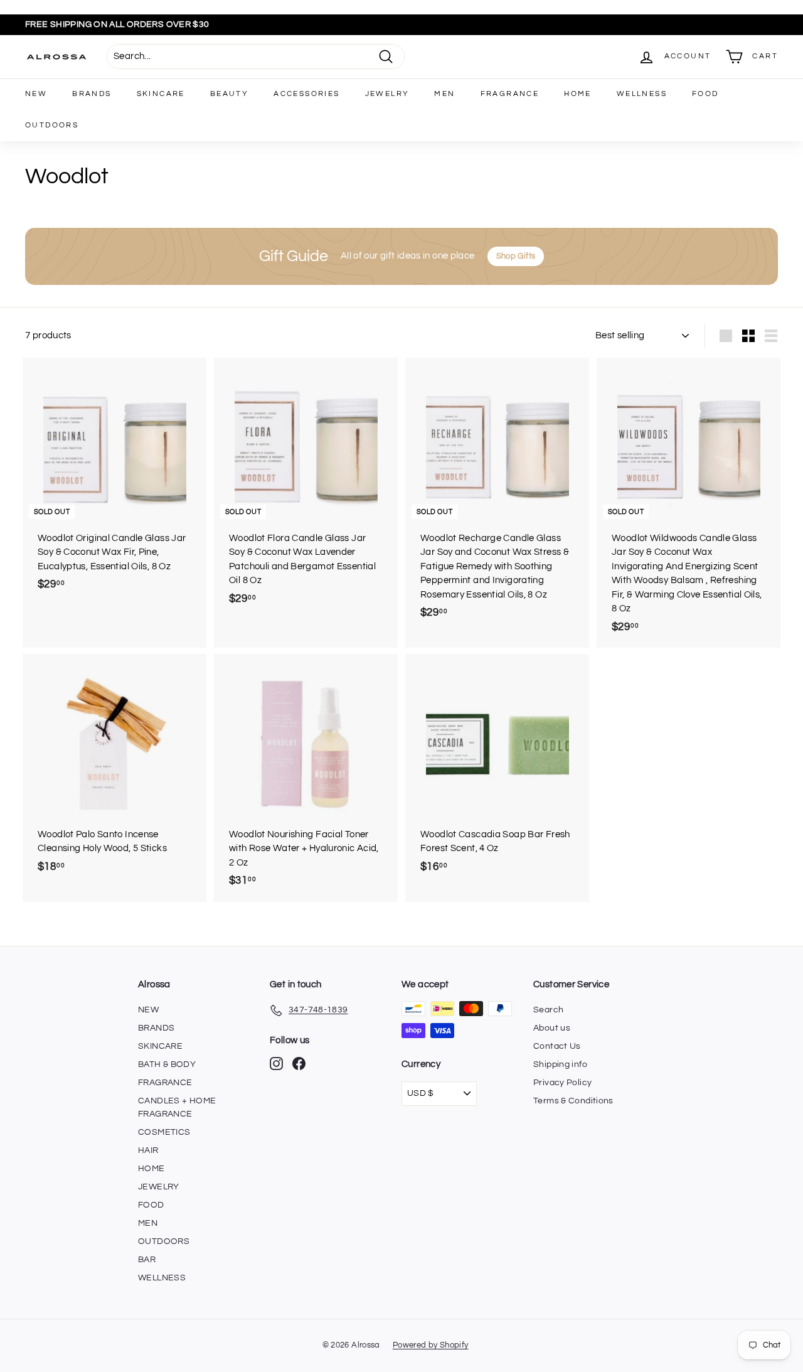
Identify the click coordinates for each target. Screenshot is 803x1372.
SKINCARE (161, 94)
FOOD (705, 94)
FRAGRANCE (510, 94)
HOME (578, 94)
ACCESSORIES (306, 94)
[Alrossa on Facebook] (299, 1063)
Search (548, 1009)
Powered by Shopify (431, 1345)
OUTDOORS (51, 125)
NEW (36, 94)
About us (551, 1028)
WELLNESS (642, 94)
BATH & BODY (167, 1064)
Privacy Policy (562, 1082)
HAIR (148, 1150)
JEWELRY (387, 94)
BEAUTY (229, 94)
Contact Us (557, 1046)
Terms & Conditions (573, 1100)
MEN (444, 94)
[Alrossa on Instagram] (276, 1063)
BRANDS (91, 94)
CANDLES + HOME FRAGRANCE (177, 1107)
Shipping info (560, 1064)
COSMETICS (164, 1132)
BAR (147, 1259)
